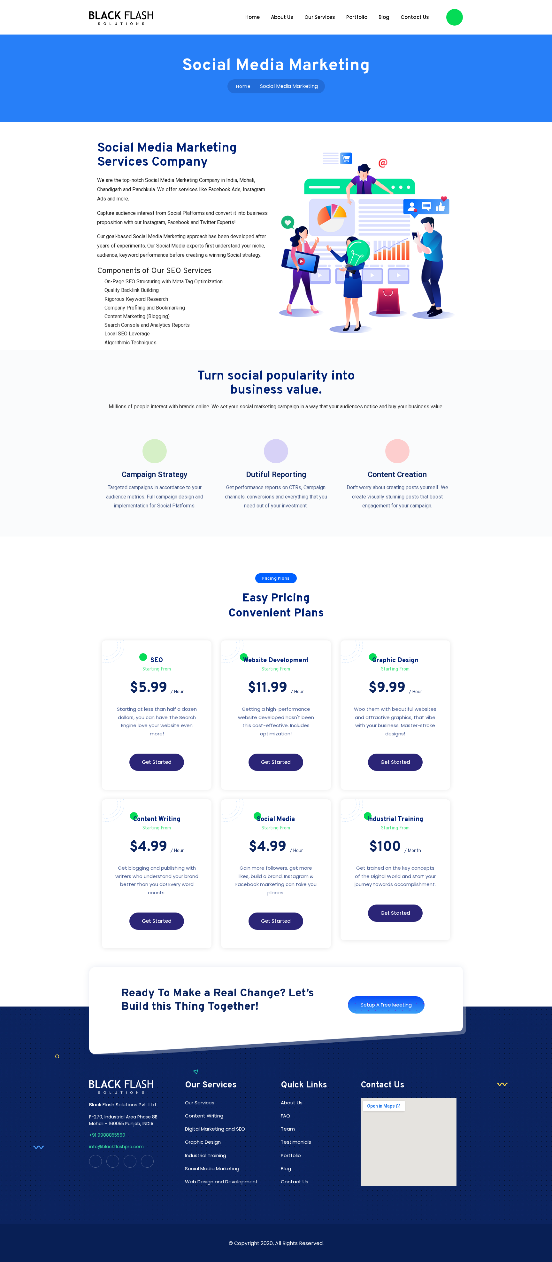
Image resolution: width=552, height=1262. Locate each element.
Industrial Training (205, 1155)
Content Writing (204, 1115)
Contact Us (415, 17)
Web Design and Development (221, 1181)
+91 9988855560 (107, 1135)
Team (288, 1128)
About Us (282, 17)
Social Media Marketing (212, 1168)
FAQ (285, 1115)
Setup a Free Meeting (386, 1004)
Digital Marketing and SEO (215, 1128)
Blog (384, 17)
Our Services (199, 1102)
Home (252, 17)
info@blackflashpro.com (116, 1146)
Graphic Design (203, 1142)
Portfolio (356, 17)
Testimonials (296, 1142)
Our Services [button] (319, 17)
